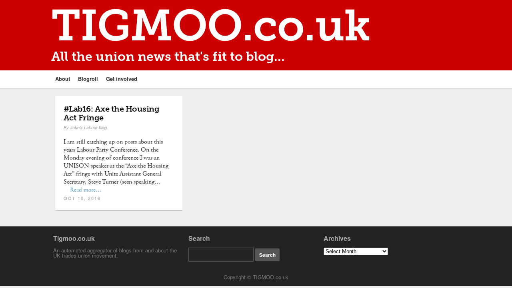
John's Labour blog (88, 127)
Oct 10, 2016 (82, 198)
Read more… (86, 190)
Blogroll (88, 78)
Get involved (121, 78)
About (62, 78)
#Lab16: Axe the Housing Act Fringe (112, 113)
